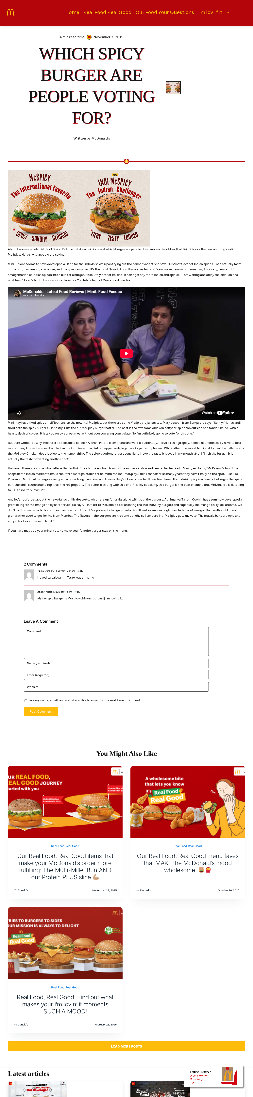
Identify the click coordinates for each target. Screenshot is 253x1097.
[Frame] (11, 10)
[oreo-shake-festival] (160, 1083)
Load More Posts (126, 1046)
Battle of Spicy (50, 249)
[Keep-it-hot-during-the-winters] (37, 1083)
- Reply (79, 570)
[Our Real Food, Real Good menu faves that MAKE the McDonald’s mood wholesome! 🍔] (187, 768)
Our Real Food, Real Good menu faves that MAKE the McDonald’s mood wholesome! (187, 863)
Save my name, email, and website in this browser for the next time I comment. (84, 700)
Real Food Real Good (65, 846)
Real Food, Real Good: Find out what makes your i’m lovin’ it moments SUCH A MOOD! (65, 1004)
